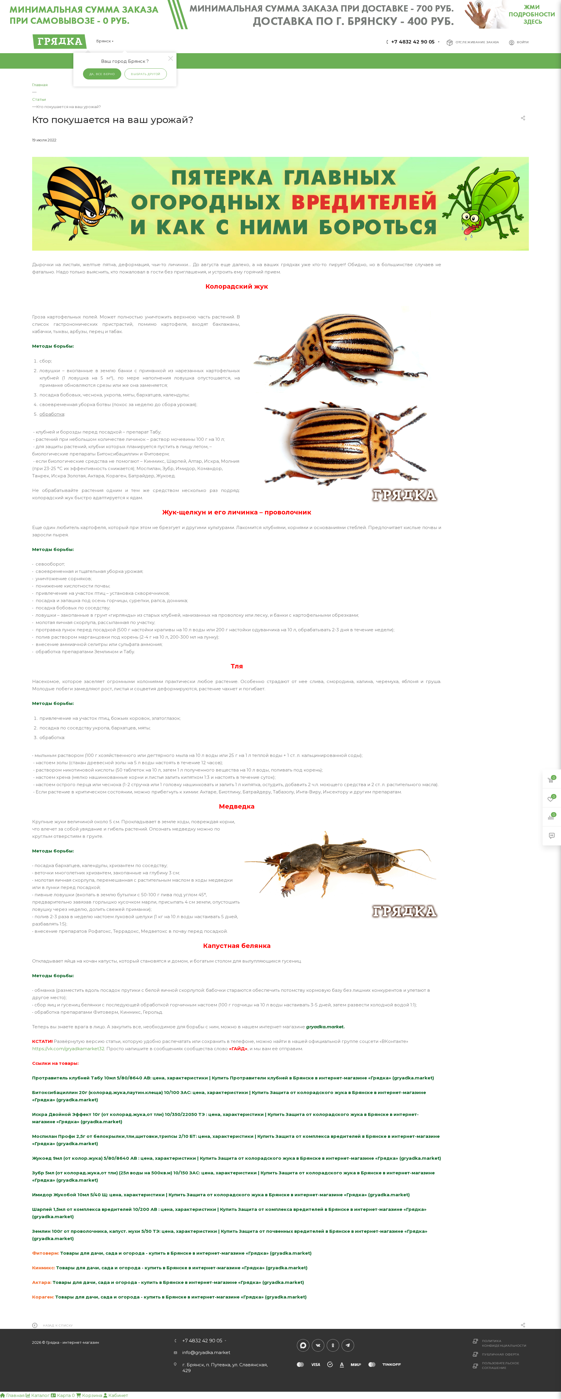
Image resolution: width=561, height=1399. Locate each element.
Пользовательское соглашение (501, 1365)
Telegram (348, 1345)
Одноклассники (333, 1345)
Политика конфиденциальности (504, 1343)
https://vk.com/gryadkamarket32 (68, 1048)
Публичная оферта (500, 1354)
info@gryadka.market (206, 1352)
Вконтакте (318, 1345)
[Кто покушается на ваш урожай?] (280, 204)
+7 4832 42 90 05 (412, 42)
